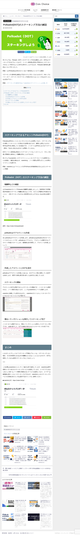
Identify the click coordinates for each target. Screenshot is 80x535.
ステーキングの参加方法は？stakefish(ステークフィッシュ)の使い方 (27, 83)
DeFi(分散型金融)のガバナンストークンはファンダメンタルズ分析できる (29, 474)
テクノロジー (7, 20)
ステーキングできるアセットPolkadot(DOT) (16, 91)
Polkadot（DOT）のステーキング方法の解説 (17, 92)
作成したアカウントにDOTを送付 (16, 98)
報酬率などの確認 (12, 94)
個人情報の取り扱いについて (26, 533)
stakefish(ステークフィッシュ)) (21, 21)
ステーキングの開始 (12, 100)
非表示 (28, 87)
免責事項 (10, 533)
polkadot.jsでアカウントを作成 (15, 96)
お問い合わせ (16, 533)
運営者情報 (4, 533)
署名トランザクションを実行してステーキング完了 (21, 102)
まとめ (6, 104)
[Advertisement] (27, 118)
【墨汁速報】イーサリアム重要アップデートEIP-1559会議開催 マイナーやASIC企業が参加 (26, 469)
